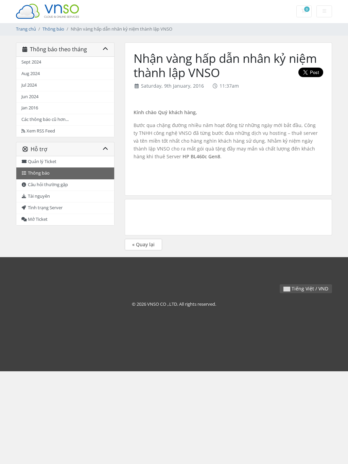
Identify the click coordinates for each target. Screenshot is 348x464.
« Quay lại (143, 244)
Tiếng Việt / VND (309, 288)
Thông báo (53, 29)
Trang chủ (26, 29)
